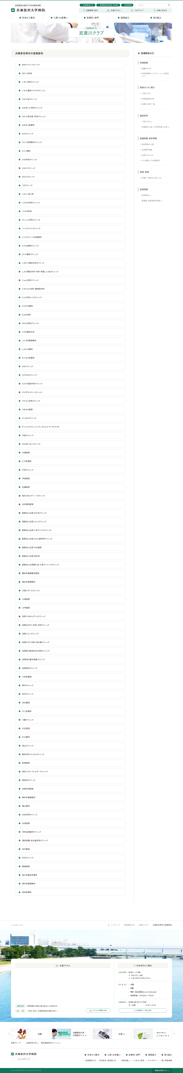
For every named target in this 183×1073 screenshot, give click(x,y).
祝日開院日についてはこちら (145, 992)
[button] (170, 1034)
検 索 (169, 5)
